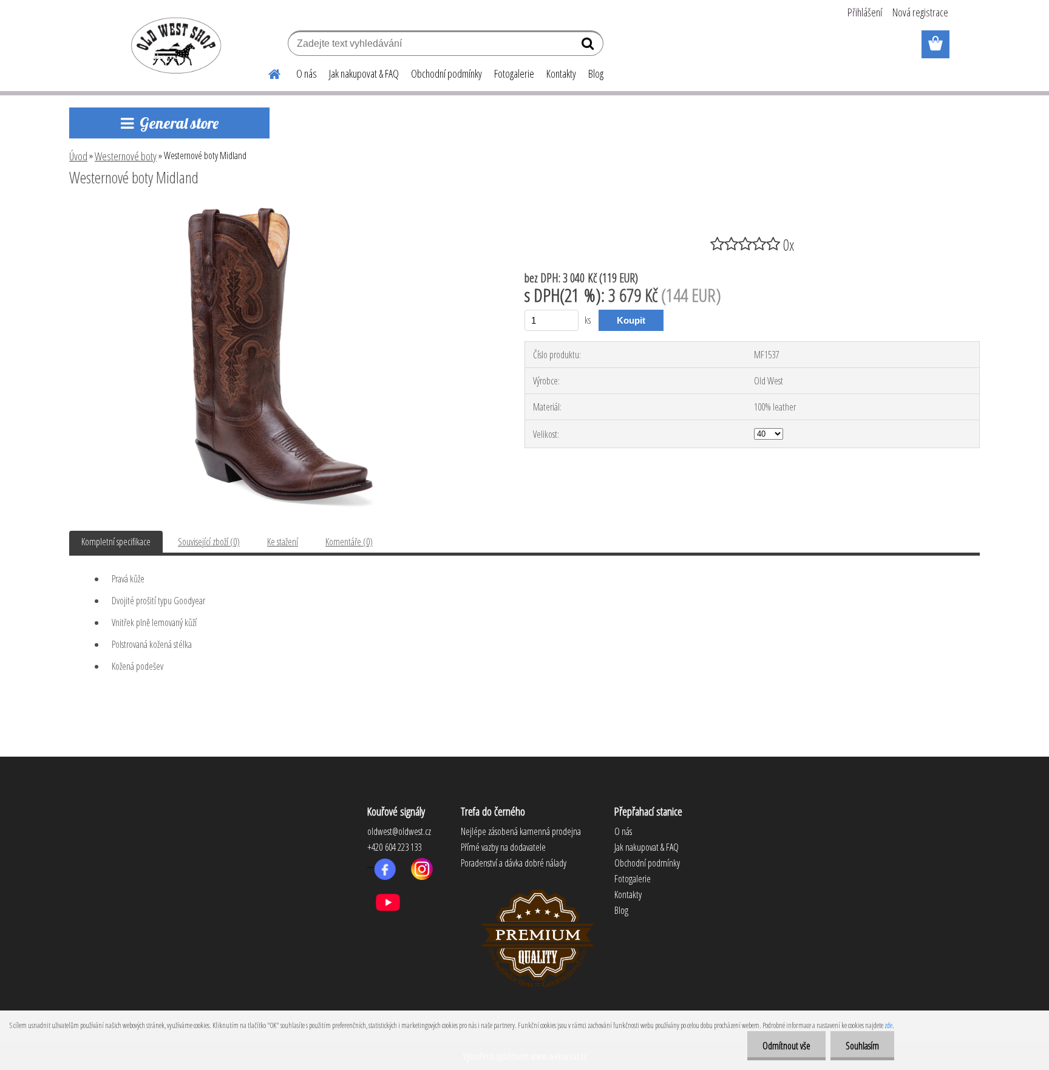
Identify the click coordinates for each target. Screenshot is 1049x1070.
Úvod (78, 156)
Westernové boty (126, 156)
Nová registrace (920, 12)
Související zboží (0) (209, 541)
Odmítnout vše (786, 1045)
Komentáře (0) (349, 541)
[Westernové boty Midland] (280, 210)
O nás (306, 73)
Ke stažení (282, 541)
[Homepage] (267, 72)
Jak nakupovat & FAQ (364, 73)
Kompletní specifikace (116, 541)
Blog (595, 73)
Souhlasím (862, 1045)
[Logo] (173, 45)
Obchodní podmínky (446, 73)
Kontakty (561, 73)
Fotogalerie (514, 73)
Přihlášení (864, 12)
